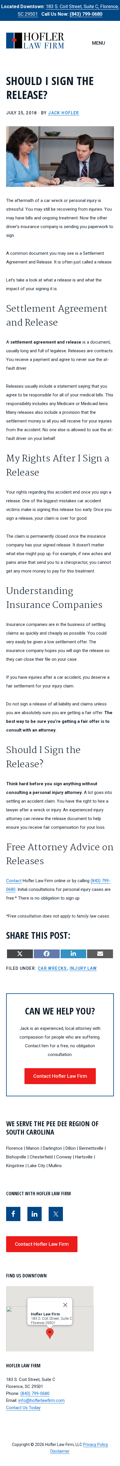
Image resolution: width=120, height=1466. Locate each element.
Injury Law (83, 968)
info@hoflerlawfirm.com (41, 1400)
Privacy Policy (95, 1444)
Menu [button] (98, 43)
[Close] (65, 1305)
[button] (50, 1333)
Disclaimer (60, 1451)
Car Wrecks (52, 968)
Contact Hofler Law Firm (60, 1076)
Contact (14, 880)
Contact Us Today (23, 1407)
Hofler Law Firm (35, 41)
